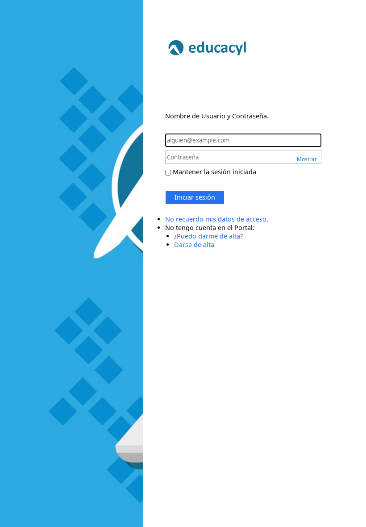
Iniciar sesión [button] (195, 197)
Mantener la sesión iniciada (214, 171)
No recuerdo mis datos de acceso (215, 219)
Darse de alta (194, 244)
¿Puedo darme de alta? (208, 236)
